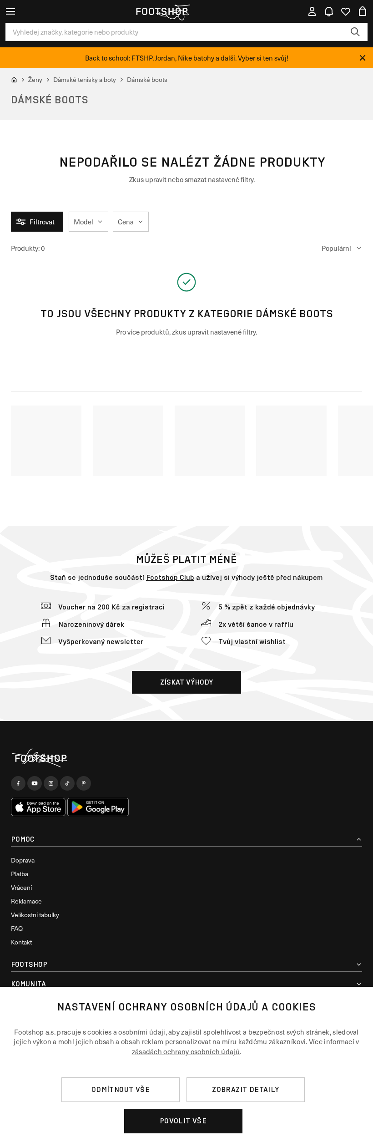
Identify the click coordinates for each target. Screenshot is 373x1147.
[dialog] (186, 1067)
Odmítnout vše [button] (120, 1089)
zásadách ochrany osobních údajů (186, 1051)
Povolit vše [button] (183, 1121)
